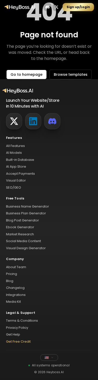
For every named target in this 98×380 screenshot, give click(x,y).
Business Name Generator (27, 206)
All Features (15, 145)
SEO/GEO (13, 187)
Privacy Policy (17, 327)
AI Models (14, 152)
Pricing (11, 273)
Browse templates (70, 74)
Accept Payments (20, 173)
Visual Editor (16, 180)
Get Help (13, 334)
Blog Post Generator (22, 220)
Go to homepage (26, 74)
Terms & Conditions (22, 320)
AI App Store (16, 166)
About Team (16, 267)
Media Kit (13, 301)
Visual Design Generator (26, 248)
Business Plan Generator (26, 213)
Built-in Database (20, 159)
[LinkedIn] (33, 121)
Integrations (16, 294)
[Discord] (52, 121)
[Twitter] (14, 121)
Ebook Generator (20, 227)
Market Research (20, 234)
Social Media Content (23, 241)
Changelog (15, 287)
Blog (9, 280)
